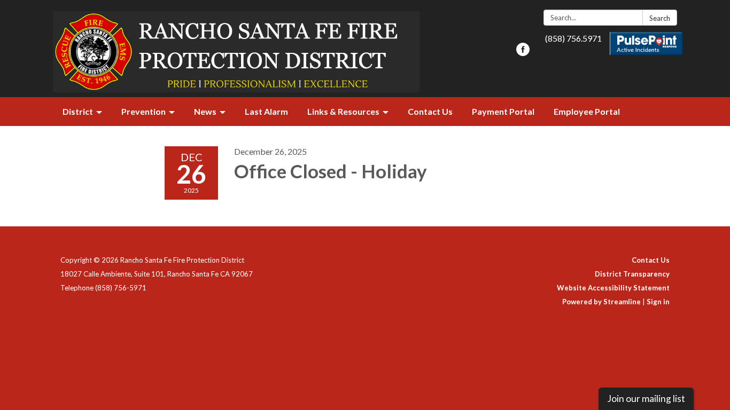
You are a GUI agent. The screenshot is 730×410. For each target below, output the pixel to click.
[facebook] (523, 53)
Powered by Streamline (601, 301)
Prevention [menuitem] (143, 111)
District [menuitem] (78, 111)
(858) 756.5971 (573, 38)
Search (659, 18)
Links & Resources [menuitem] (343, 111)
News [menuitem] (205, 111)
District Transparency (632, 274)
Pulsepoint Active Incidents (646, 43)
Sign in (658, 301)
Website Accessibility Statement (613, 287)
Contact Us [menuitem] (430, 111)
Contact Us (651, 260)
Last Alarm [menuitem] (266, 111)
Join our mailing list (646, 398)
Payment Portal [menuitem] (503, 111)
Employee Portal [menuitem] (587, 111)
